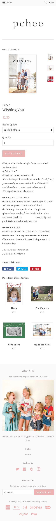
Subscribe (44, 492)
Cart (51, 2)
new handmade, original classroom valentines (28, 376)
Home (4, 50)
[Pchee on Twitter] (17, 469)
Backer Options (9, 124)
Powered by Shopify (38, 501)
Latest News (28, 370)
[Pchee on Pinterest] (31, 469)
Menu (9, 2)
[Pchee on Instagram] (38, 469)
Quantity (6, 137)
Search (28, 454)
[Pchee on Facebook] (24, 469)
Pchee (27, 501)
